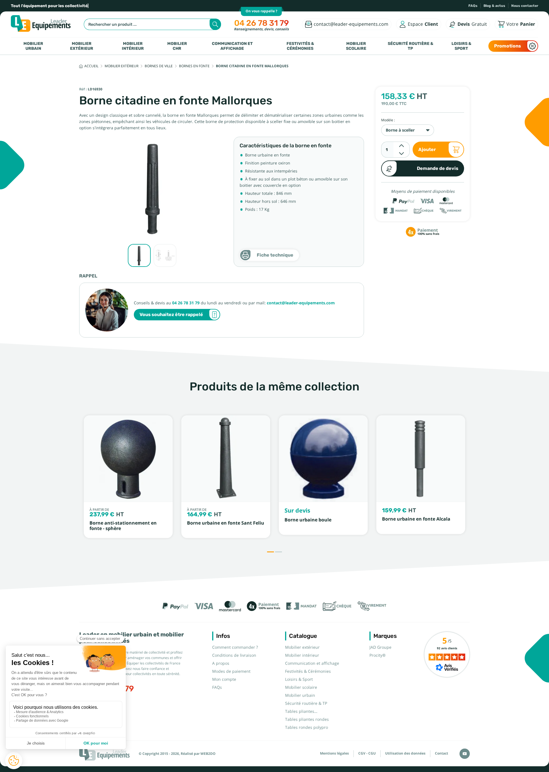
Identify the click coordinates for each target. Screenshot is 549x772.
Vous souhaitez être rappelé (171, 314)
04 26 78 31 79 (261, 23)
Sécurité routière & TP (410, 46)
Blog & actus (494, 6)
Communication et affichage (232, 46)
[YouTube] (465, 754)
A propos (220, 663)
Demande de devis (437, 168)
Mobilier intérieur (133, 46)
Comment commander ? (235, 647)
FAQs (473, 6)
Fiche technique (275, 255)
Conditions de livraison (234, 655)
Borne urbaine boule (308, 520)
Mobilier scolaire (356, 46)
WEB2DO (208, 754)
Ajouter (427, 149)
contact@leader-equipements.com (301, 303)
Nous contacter (524, 6)
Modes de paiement (231, 671)
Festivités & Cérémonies (300, 46)
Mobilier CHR (177, 46)
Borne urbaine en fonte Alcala (416, 519)
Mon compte (224, 679)
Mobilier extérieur (81, 46)
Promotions (507, 46)
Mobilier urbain (33, 46)
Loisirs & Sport (461, 46)
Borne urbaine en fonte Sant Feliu (225, 523)
